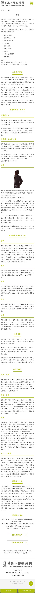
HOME (2, 10)
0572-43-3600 (19, 575)
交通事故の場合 (17, 542)
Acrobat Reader (9, 553)
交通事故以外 (17, 535)
